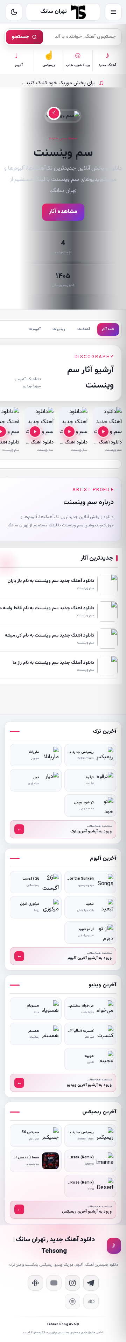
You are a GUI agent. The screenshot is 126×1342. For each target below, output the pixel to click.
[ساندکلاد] (91, 1301)
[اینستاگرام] (72, 1283)
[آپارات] (35, 1283)
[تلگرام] (91, 1283)
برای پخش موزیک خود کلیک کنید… (63, 83)
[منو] (113, 11)
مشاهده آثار (63, 211)
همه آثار (108, 329)
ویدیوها (58, 329)
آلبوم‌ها (35, 329)
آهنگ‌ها (83, 329)
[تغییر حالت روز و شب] (14, 11)
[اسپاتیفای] (72, 1301)
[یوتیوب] (54, 1283)
